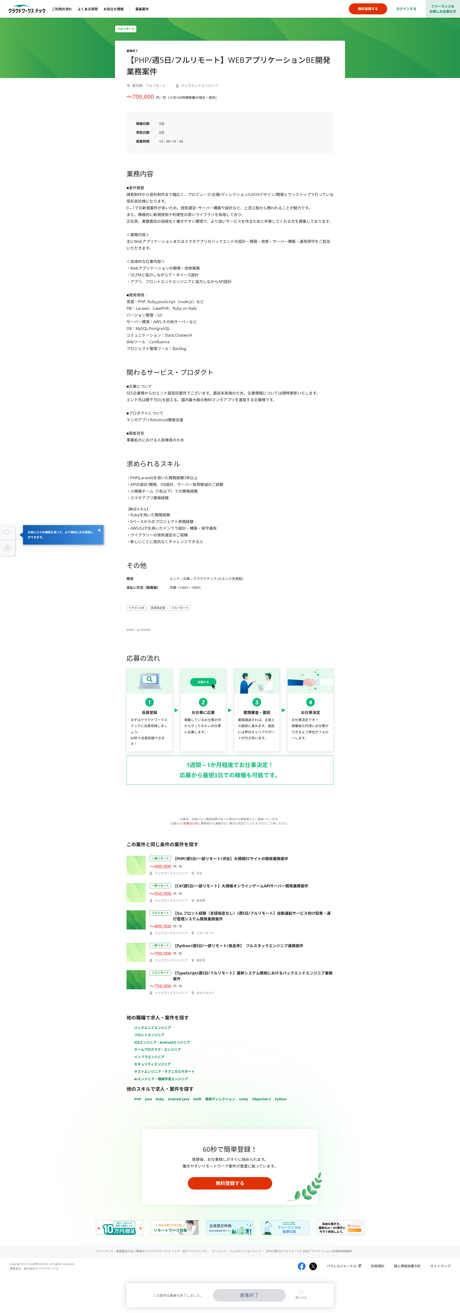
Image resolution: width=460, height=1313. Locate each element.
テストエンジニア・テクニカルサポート (164, 1071)
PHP (137, 1099)
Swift (197, 1099)
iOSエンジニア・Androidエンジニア (162, 1042)
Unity (243, 1099)
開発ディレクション (220, 1099)
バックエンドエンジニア (152, 1027)
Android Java (178, 1099)
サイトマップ (440, 1266)
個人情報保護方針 (407, 1266)
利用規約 (377, 1266)
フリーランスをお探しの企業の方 (442, 9)
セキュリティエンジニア (152, 1064)
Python (281, 1099)
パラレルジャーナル (341, 1266)
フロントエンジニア (149, 1035)
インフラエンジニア (149, 1057)
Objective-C (261, 1099)
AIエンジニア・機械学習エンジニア (161, 1079)
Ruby (160, 1099)
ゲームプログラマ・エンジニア (157, 1049)
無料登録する (230, 1183)
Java (148, 1099)
